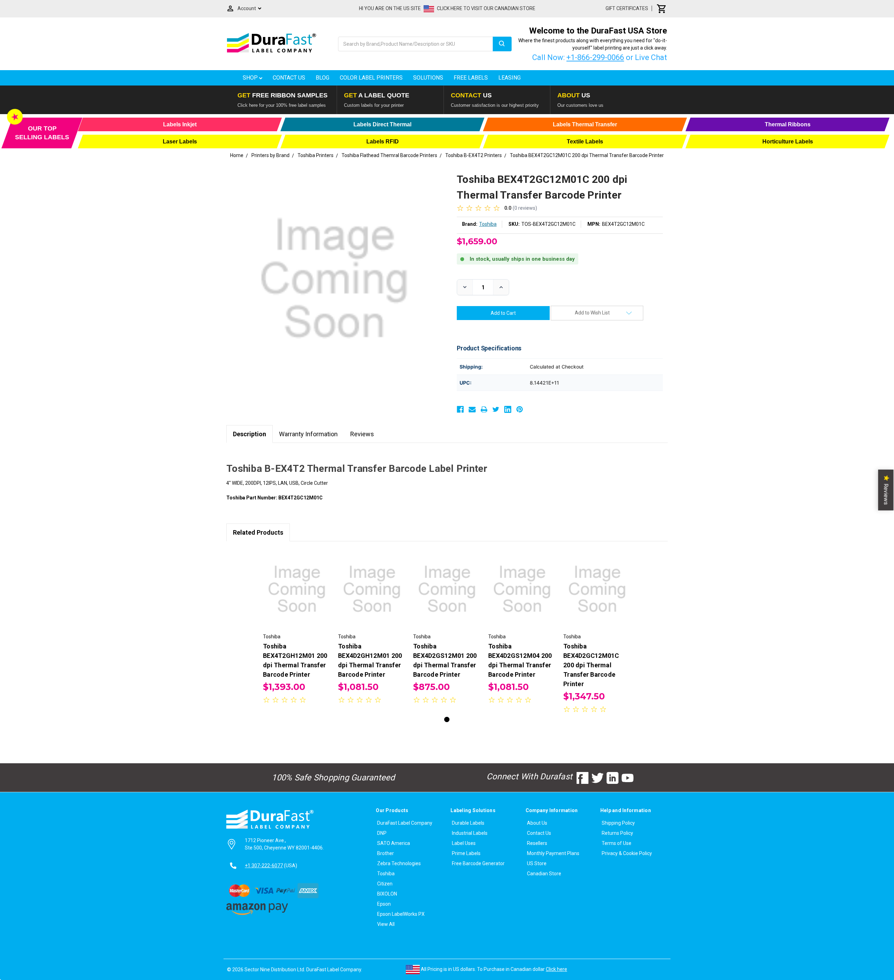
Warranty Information (308, 434)
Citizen (385, 883)
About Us (537, 823)
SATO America (393, 843)
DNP (382, 833)
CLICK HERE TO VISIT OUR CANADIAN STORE (486, 8)
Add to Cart (296, 595)
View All (386, 924)
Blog (322, 77)
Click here (556, 969)
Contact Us (289, 77)
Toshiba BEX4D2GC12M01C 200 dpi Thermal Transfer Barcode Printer (591, 665)
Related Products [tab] (258, 532)
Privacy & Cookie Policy (627, 853)
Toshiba (386, 873)
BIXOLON (387, 894)
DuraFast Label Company (404, 823)
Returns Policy (617, 833)
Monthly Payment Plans (553, 853)
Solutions (428, 77)
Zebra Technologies (399, 863)
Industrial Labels (470, 833)
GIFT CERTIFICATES (627, 8)
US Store (537, 863)
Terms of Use (616, 843)
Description (249, 434)
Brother (385, 853)
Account (246, 8)
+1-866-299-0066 (595, 57)
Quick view (297, 583)
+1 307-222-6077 (264, 865)
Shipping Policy (618, 823)
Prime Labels (466, 853)
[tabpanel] (297, 627)
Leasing (509, 77)
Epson (384, 904)
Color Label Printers (371, 77)
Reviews (362, 434)
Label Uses (464, 843)
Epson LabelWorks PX (401, 914)
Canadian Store (544, 873)
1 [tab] (446, 719)
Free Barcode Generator (478, 863)
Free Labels (471, 77)
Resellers (537, 843)
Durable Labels (468, 823)
